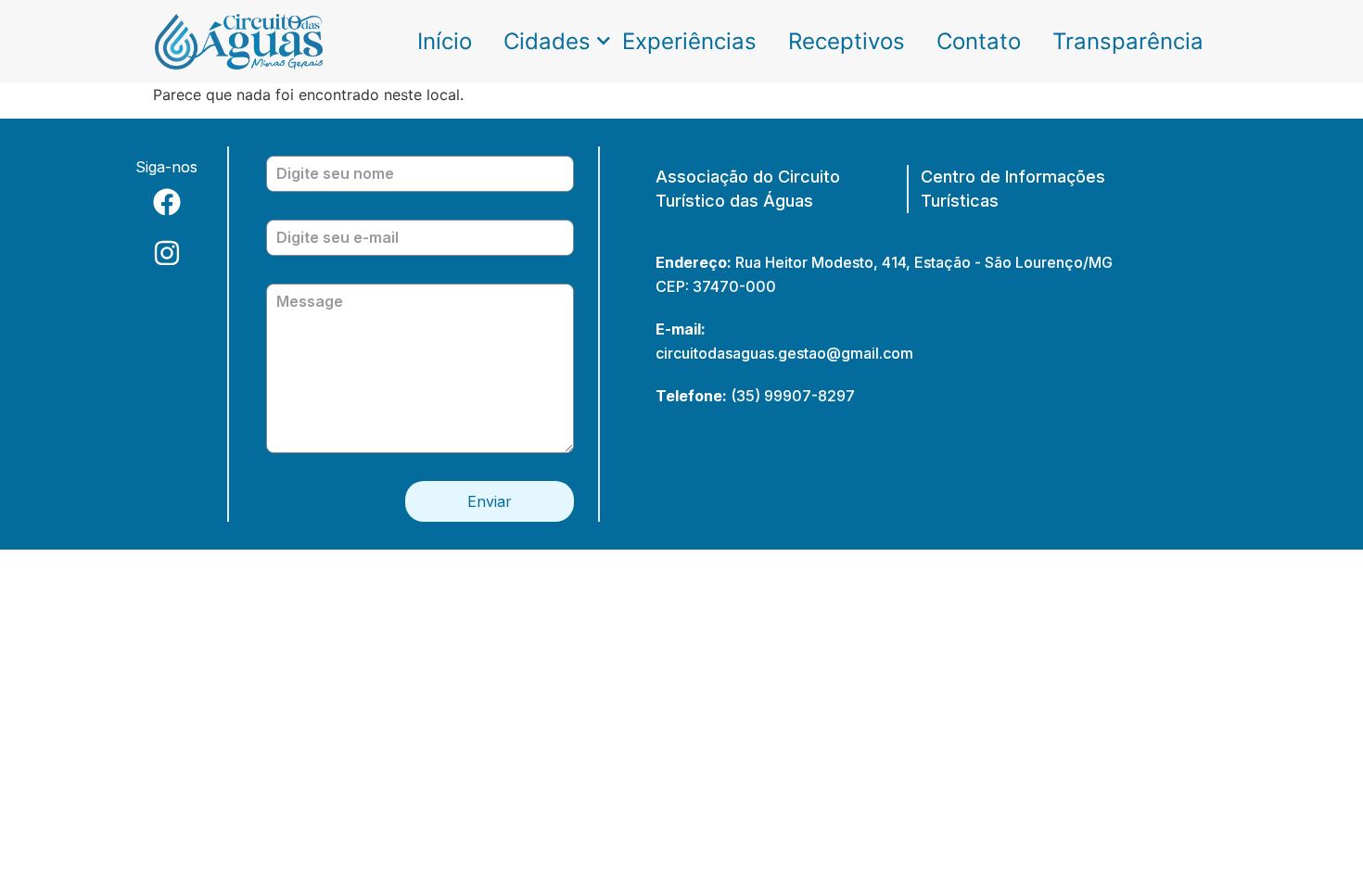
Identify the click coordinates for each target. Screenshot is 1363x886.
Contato (978, 41)
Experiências (689, 41)
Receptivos (846, 41)
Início (444, 41)
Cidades (547, 41)
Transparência (1128, 41)
